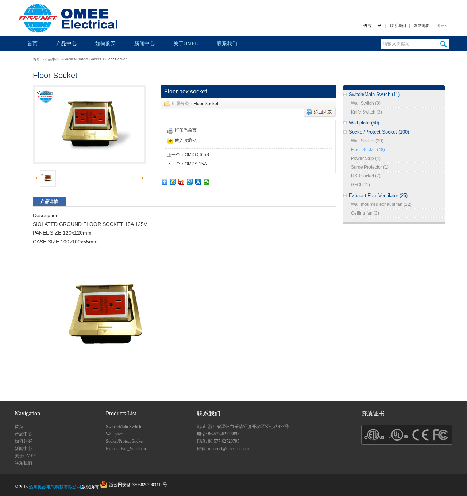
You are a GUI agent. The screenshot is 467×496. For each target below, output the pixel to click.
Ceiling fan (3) (365, 213)
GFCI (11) (360, 184)
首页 (32, 43)
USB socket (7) (366, 175)
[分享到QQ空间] (173, 182)
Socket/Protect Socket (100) (379, 132)
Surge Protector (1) (370, 167)
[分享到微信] (207, 182)
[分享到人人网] (198, 182)
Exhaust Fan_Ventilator (126, 448)
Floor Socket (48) (368, 149)
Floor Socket (205, 103)
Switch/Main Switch (123, 426)
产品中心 (66, 43)
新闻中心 (144, 43)
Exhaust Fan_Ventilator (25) (378, 195)
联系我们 (398, 25)
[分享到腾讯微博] (190, 182)
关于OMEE (185, 43)
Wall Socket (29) (367, 140)
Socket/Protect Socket (82, 59)
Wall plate (114, 434)
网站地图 (422, 25)
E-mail (443, 25)
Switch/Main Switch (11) (374, 94)
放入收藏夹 (186, 140)
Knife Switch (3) (366, 112)
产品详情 (49, 201)
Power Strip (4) (366, 158)
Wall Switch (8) (366, 103)
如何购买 (105, 43)
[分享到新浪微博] (181, 182)
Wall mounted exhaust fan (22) (381, 204)
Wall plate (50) (364, 123)
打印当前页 (186, 130)
